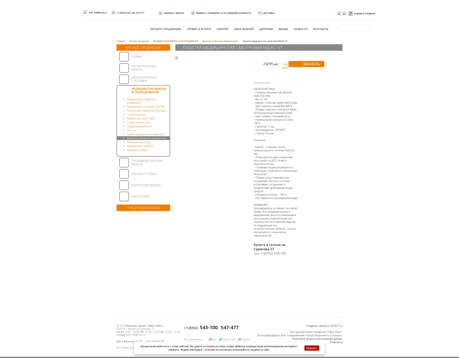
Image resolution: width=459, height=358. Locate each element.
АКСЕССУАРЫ (141, 196)
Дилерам (266, 29)
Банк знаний (244, 29)
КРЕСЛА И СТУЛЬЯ (144, 174)
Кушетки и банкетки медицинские (220, 41)
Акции (283, 29)
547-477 (140, 12)
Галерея (222, 29)
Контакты (320, 29)
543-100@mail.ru (98, 12)
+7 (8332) (201, 328)
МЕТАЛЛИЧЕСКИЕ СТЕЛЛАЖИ (144, 79)
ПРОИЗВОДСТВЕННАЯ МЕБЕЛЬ (147, 162)
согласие (208, 346)
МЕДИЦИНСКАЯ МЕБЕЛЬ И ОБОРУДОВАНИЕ (175, 41)
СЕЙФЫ (137, 57)
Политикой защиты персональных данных (317, 338)
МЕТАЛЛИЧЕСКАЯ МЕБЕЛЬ (144, 68)
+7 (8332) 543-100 (126, 12)
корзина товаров (363, 13)
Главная (121, 41)
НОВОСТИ (300, 29)
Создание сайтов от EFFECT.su (324, 326)
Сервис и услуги (199, 29)
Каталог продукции (165, 29)
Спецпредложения (143, 208)
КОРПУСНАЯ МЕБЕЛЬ (146, 185)
